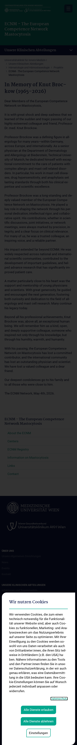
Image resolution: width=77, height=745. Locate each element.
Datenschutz (59, 698)
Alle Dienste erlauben (38, 710)
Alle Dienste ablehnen (38, 721)
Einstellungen (38, 733)
